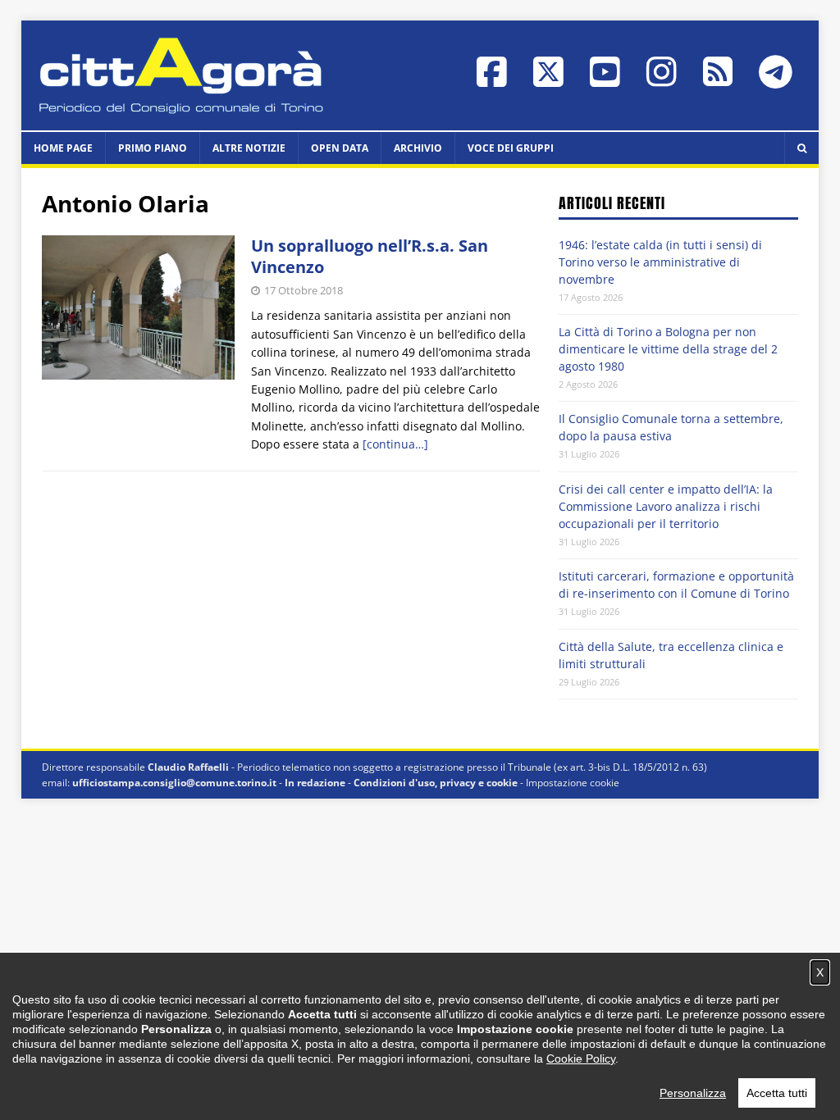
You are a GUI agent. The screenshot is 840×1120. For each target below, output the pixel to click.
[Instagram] (661, 80)
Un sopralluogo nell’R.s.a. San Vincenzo (369, 256)
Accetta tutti (776, 1093)
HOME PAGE (63, 148)
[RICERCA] (801, 148)
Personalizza (693, 1093)
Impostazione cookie (572, 783)
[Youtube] (605, 80)
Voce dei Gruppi (511, 148)
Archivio (418, 148)
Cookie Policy (580, 1058)
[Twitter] (548, 80)
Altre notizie (248, 148)
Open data (339, 148)
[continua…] (395, 444)
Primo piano (152, 148)
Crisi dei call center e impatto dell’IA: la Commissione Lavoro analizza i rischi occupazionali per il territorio (666, 506)
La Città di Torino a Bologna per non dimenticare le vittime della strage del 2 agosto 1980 (668, 349)
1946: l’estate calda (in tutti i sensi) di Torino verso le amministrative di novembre (660, 262)
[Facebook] (492, 80)
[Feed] (718, 79)
